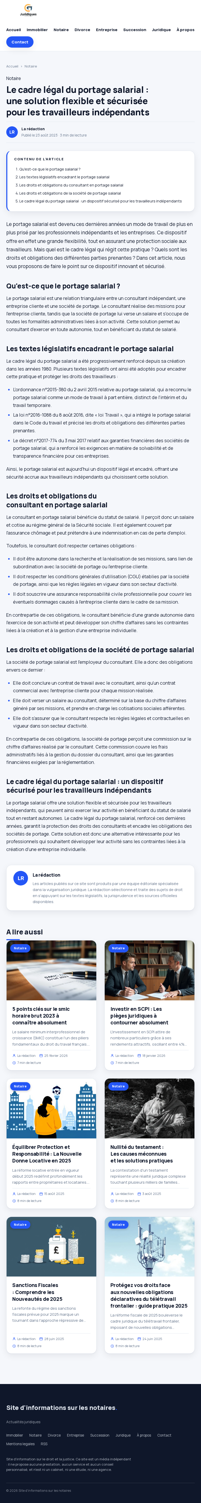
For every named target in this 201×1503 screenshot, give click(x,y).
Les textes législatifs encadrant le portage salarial (64, 176)
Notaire (61, 29)
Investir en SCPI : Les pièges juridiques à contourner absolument (139, 1016)
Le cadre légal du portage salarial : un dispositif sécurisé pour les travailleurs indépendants (100, 200)
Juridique (161, 29)
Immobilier (37, 29)
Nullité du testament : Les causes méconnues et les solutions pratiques (141, 1154)
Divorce (82, 29)
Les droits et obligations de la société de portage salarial (70, 193)
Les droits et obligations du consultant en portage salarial (71, 185)
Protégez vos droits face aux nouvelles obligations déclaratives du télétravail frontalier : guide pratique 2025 (149, 1295)
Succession (134, 29)
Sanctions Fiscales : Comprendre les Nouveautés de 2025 (37, 1292)
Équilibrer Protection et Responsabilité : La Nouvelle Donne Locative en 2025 (47, 1154)
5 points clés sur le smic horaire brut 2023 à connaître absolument (41, 1016)
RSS (44, 1444)
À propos (185, 29)
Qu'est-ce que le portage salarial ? (50, 169)
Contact (20, 42)
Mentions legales (20, 1444)
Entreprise (107, 29)
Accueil (13, 29)
